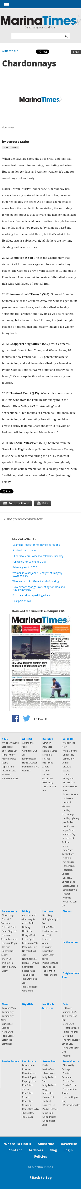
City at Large (8, 915)
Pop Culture (8, 766)
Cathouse (67, 1008)
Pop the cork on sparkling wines (31, 595)
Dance (66, 774)
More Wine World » (24, 539)
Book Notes (7, 746)
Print (76, 51)
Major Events (69, 830)
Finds (45, 1065)
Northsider (47, 1093)
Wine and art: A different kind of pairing (35, 581)
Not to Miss (68, 861)
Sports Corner (69, 1085)
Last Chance (68, 826)
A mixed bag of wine (24, 550)
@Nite (5, 742)
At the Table (28, 923)
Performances (69, 865)
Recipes (25, 962)
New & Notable (29, 958)
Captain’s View (9, 1008)
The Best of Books (10, 778)
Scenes (54, 1108)
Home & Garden (30, 762)
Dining (26, 911)
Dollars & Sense (49, 750)
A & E (5, 738)
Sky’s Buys (68, 1035)
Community (8, 1012)
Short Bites (27, 966)
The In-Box (7, 958)
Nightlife (67, 857)
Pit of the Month (71, 1027)
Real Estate (29, 1061)
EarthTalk (47, 754)
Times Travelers (49, 974)
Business (47, 738)
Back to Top (40, 1177)
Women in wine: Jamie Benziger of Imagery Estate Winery (37, 574)
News (5, 1004)
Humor (12, 754)
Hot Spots (27, 931)
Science (45, 770)
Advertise (69, 1144)
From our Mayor (9, 943)
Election (6, 1027)
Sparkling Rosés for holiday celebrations (36, 544)
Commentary (9, 911)
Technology (47, 782)
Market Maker (29, 1073)
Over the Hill (48, 1105)
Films (4, 754)
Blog (53, 1150)
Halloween (68, 798)
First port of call (21, 601)
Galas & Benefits (70, 794)
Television (6, 774)
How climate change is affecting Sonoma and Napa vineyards (38, 588)
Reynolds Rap (48, 966)
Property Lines (29, 1081)
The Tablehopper (30, 986)
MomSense (27, 766)
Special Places (28, 970)
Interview (47, 947)
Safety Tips (7, 1039)
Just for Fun (68, 822)
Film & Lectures (70, 786)
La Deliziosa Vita (30, 943)
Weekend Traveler (71, 1105)
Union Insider (49, 1116)
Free (65, 790)
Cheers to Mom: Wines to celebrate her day (37, 556)
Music (65, 846)
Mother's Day (69, 834)
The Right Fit (48, 970)
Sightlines (7, 1043)
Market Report (29, 1077)
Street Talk (47, 1112)
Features (47, 911)
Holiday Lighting (71, 818)
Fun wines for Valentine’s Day (29, 561)
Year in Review (9, 966)
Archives (36, 1150)
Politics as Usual (50, 962)
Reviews (35, 962)
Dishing (26, 927)
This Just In (7, 962)
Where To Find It (17, 1144)
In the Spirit (28, 939)
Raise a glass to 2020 (24, 567)
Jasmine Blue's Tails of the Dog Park (69, 1016)
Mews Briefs (68, 1023)
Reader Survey (10, 1061)
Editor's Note (48, 927)
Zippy (4, 970)
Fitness (67, 911)
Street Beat (49, 1061)
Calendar (68, 738)
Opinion (6, 947)
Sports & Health (70, 885)
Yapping (66, 1055)
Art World (14, 742)
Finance (46, 758)
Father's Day (69, 782)
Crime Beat (7, 1023)
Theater (66, 893)
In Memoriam (70, 942)
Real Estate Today (30, 1108)
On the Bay (68, 1081)
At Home (27, 738)
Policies (40, 1156)
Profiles (45, 1108)
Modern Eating (29, 947)
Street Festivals (70, 889)
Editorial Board (9, 927)
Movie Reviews (9, 758)
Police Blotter (8, 1035)
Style (36, 766)
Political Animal (70, 1031)
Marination (47, 950)
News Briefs (7, 1031)
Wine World (27, 990)
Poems (5, 762)
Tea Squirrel (28, 974)
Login (68, 1150)
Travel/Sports (71, 1061)
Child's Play (68, 754)
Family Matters (29, 758)
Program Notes (9, 770)
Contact (15, 1150)
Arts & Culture (70, 750)
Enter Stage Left (9, 750)
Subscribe (46, 1144)
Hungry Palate (29, 935)
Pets (65, 1004)
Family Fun (68, 778)
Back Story (47, 915)
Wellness (26, 770)
